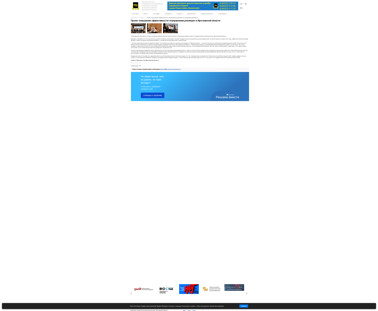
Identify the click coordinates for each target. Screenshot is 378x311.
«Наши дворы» (223, 14)
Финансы (180, 14)
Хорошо (243, 306)
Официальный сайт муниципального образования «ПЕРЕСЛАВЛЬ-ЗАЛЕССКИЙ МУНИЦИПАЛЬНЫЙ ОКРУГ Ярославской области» (152, 6)
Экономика (169, 14)
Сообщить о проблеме (152, 95)
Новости (142, 17)
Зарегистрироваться (174, 69)
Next (246, 293)
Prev (131, 293)
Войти (162, 69)
